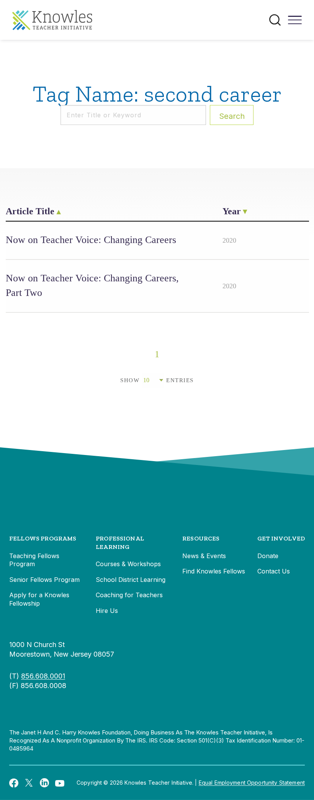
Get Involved (281, 538)
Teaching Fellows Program (34, 560)
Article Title (30, 211)
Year (231, 211)
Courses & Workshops (128, 564)
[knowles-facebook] (13, 783)
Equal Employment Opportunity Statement (252, 782)
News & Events (204, 556)
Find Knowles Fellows (213, 571)
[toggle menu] (295, 23)
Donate (267, 556)
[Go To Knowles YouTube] (59, 782)
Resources (200, 538)
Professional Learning (120, 542)
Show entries (157, 380)
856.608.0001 (43, 676)
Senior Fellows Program (44, 579)
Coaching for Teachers (129, 595)
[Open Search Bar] (275, 20)
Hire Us (107, 610)
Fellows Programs (43, 538)
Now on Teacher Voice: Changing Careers (91, 239)
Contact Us (273, 571)
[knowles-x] (29, 783)
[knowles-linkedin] (44, 783)
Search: (232, 116)
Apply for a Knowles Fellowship (39, 599)
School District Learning (130, 579)
